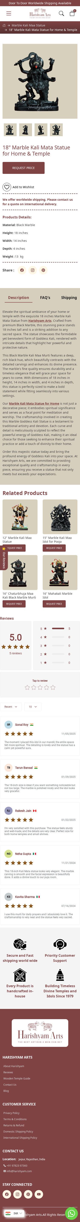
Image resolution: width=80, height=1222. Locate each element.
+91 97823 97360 (16, 1165)
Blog (6, 1091)
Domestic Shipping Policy (18, 1131)
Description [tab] (18, 297)
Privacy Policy (11, 1113)
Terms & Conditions (15, 1119)
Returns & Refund (13, 1125)
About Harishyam (13, 1066)
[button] (56, 628)
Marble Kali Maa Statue (28, 25)
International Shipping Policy (20, 1138)
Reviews (8, 1072)
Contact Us (9, 1084)
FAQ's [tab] (45, 297)
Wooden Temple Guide (16, 1078)
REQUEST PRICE (23, 168)
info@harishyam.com (19, 1171)
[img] (15, 646)
